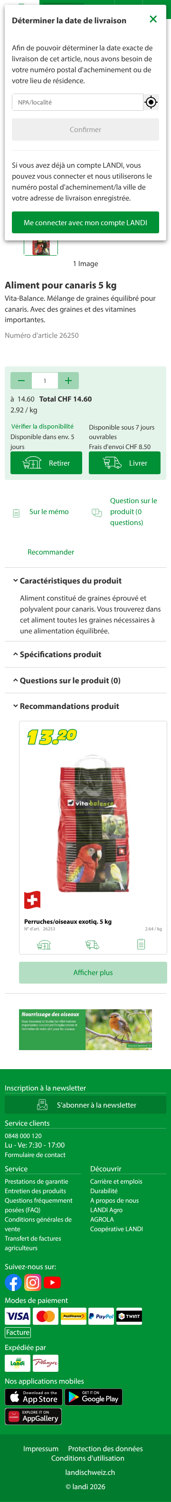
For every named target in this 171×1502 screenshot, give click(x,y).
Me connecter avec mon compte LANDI (85, 222)
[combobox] (77, 102)
